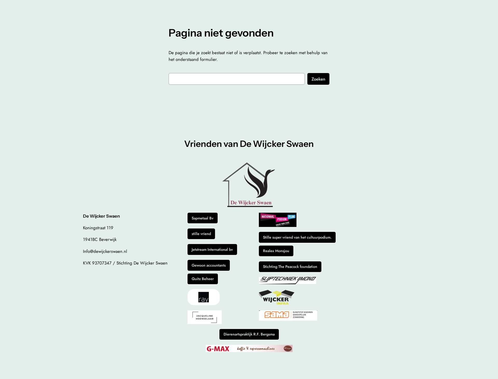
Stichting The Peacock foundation (290, 266)
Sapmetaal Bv (202, 218)
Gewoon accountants (209, 265)
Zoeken (318, 79)
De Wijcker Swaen (101, 216)
